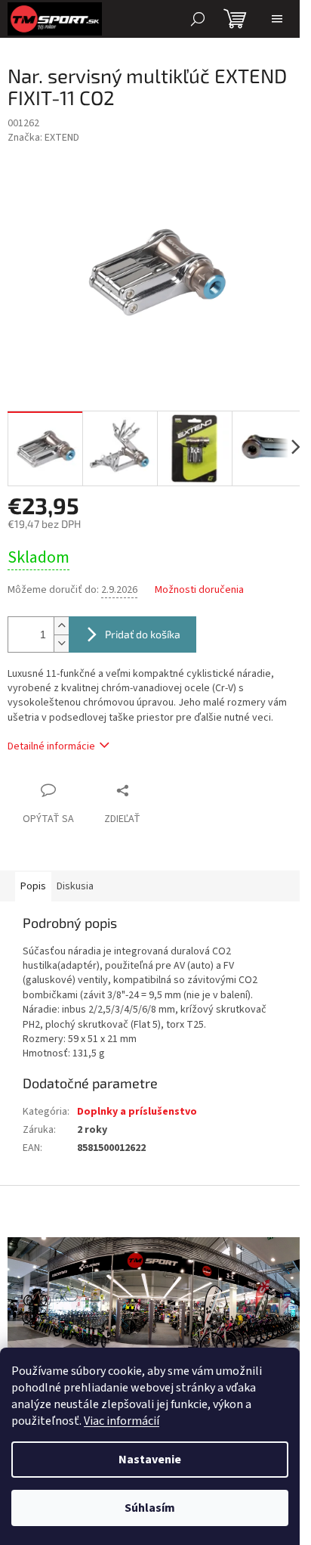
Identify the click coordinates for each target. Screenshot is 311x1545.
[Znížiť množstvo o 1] (61, 643)
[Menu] (277, 19)
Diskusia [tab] (75, 886)
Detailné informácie (51, 746)
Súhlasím (150, 1508)
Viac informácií (121, 1421)
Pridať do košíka (142, 634)
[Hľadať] (198, 19)
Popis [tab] (33, 886)
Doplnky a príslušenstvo (137, 1111)
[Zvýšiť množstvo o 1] (61, 625)
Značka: (43, 137)
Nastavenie (150, 1459)
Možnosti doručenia (199, 590)
